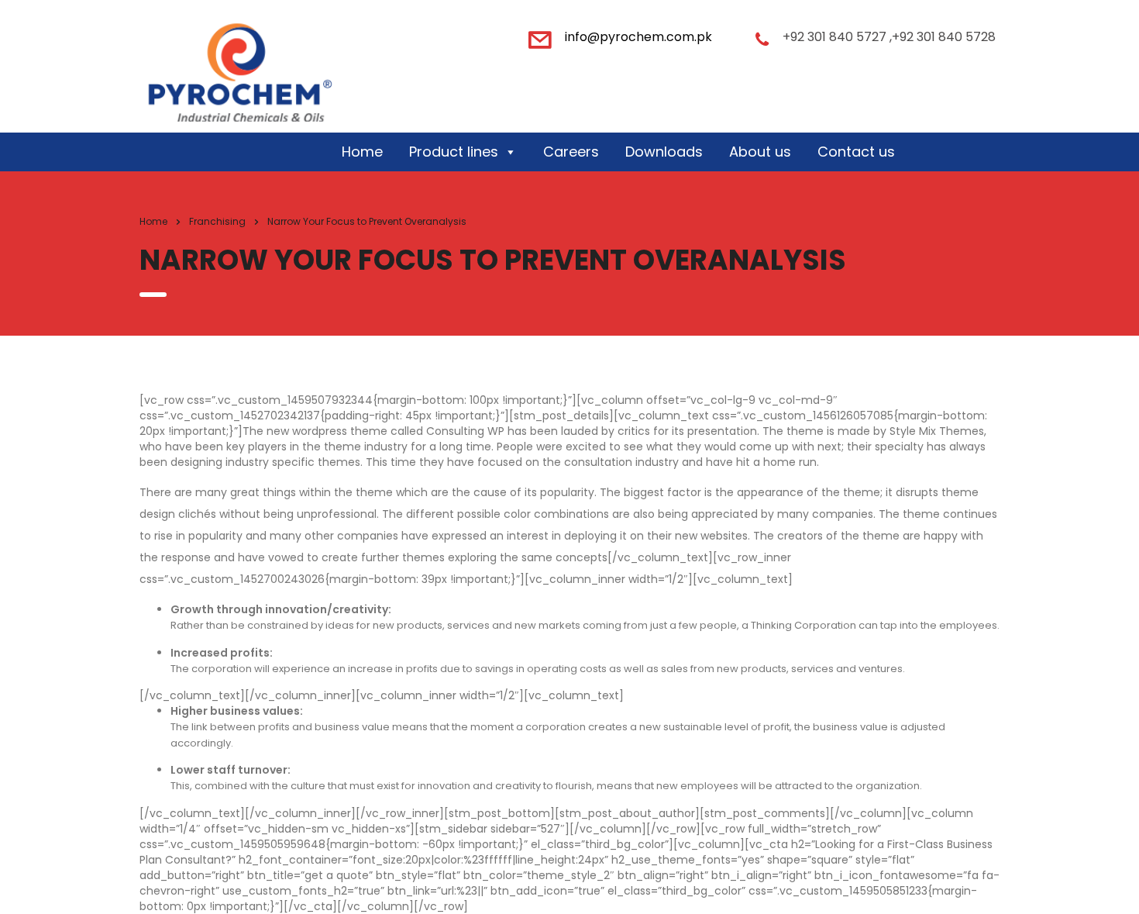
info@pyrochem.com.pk (638, 37)
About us (760, 151)
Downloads (664, 151)
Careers (571, 151)
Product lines (453, 151)
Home (362, 151)
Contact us (856, 151)
